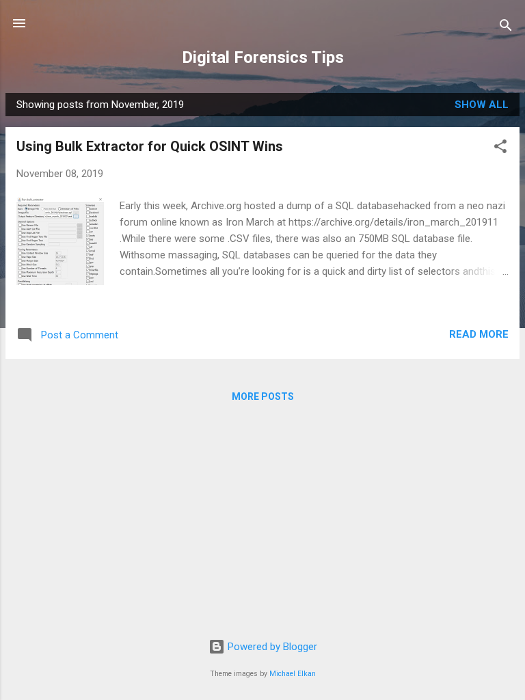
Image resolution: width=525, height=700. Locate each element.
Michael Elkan (292, 673)
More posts (263, 396)
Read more (479, 334)
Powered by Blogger (271, 647)
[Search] (506, 28)
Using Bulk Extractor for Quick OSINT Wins (149, 146)
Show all (482, 104)
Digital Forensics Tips (263, 57)
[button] (500, 148)
